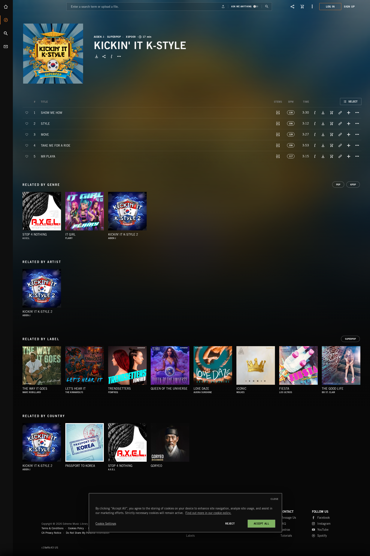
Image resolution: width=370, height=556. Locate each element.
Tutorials (286, 535)
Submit (267, 7)
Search (6, 33)
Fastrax (285, 529)
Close (275, 498)
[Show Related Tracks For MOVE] (340, 134)
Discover (6, 19)
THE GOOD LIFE (332, 388)
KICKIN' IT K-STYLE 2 (123, 234)
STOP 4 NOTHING (34, 234)
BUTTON (119, 56)
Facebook (323, 517)
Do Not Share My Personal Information (87, 532)
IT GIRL (70, 234)
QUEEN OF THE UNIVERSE (169, 388)
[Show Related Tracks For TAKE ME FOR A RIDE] (340, 145)
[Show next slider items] (364, 367)
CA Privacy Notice (51, 532)
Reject (230, 523)
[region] (185, 512)
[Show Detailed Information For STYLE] (315, 123)
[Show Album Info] (111, 56)
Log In (330, 6)
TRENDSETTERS (119, 388)
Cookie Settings (105, 523)
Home (6, 6)
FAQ (283, 523)
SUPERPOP (114, 36)
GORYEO (156, 465)
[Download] (96, 56)
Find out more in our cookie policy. (208, 513)
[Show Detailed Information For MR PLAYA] (315, 156)
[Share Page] (292, 6)
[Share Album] (104, 56)
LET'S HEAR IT (75, 388)
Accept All (261, 523)
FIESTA (284, 388)
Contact (6, 46)
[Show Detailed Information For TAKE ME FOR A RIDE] (315, 145)
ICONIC (241, 388)
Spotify (322, 535)
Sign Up (349, 6)
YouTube (322, 529)
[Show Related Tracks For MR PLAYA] (340, 156)
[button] (53, 54)
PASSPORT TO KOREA (80, 465)
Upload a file (223, 7)
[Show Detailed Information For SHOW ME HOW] (315, 112)
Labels (190, 535)
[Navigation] (312, 6)
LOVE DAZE (201, 388)
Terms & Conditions (52, 528)
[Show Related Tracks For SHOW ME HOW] (340, 112)
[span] (51, 112)
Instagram (324, 523)
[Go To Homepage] (36, 6)
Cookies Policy (76, 528)
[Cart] (302, 6)
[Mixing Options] (278, 112)
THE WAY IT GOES (34, 388)
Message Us (288, 517)
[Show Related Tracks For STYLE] (340, 123)
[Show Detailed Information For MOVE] (315, 134)
